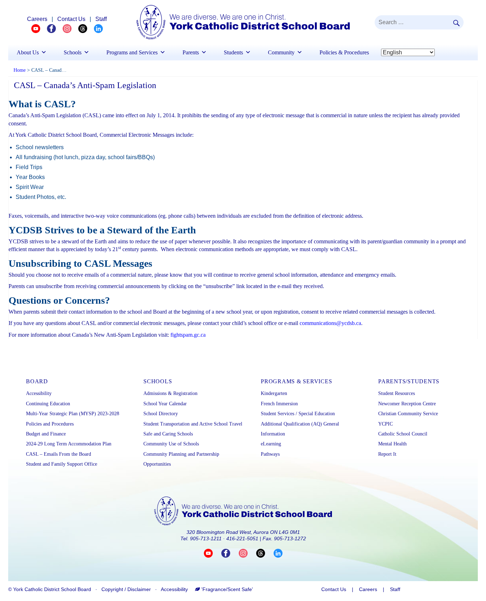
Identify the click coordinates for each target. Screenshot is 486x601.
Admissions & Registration (170, 393)
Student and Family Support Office (61, 464)
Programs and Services (132, 52)
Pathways (270, 454)
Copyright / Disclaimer (126, 589)
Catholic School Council (402, 434)
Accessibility (39, 393)
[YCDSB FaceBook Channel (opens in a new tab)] (55, 28)
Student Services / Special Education (298, 413)
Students (233, 52)
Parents (191, 52)
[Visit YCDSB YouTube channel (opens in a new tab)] (212, 553)
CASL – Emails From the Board (58, 454)
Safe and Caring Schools (168, 434)
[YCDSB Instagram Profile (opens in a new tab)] (70, 28)
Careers (37, 19)
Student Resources (396, 393)
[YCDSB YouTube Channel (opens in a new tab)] (39, 28)
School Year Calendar (165, 403)
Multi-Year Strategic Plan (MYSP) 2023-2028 (72, 413)
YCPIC (385, 424)
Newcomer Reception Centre (407, 403)
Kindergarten (274, 393)
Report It (387, 454)
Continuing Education (48, 403)
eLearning (271, 443)
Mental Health (392, 443)
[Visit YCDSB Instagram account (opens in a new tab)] (247, 553)
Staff (101, 19)
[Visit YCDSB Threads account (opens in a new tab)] (265, 553)
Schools (72, 52)
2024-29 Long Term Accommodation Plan (68, 443)
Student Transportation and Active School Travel (192, 424)
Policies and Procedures (50, 424)
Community (281, 52)
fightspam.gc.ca (188, 335)
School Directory (160, 413)
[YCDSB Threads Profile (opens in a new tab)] (86, 28)
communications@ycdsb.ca (330, 323)
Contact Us (71, 19)
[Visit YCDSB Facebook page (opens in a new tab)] (230, 553)
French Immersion (279, 403)
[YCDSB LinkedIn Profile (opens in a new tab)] (98, 28)
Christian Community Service (408, 413)
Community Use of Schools (171, 443)
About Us (28, 52)
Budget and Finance (46, 434)
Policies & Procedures (344, 52)
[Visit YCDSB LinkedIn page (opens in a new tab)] (278, 553)
